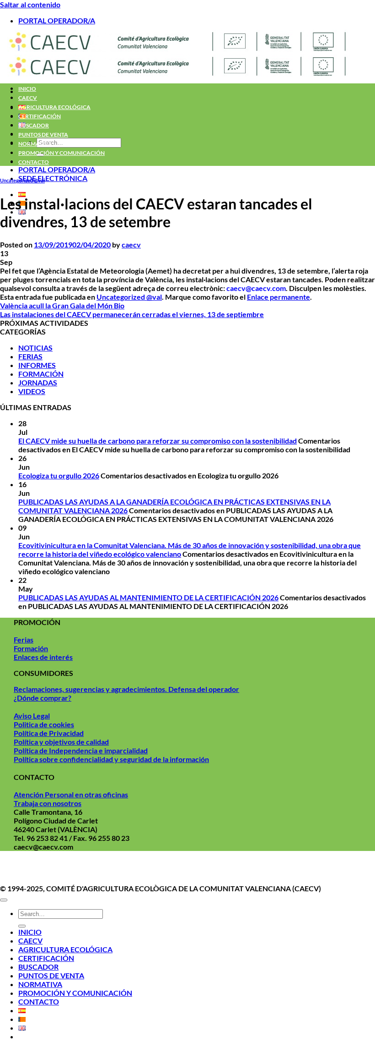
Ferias (23, 639)
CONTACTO (33, 162)
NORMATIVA (35, 143)
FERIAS (30, 356)
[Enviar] (22, 926)
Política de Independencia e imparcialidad (81, 750)
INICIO (27, 88)
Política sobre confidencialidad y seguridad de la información (111, 759)
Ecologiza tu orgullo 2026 (58, 475)
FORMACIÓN (41, 373)
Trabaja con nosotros (47, 803)
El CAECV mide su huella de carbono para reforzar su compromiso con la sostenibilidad (157, 440)
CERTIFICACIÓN (39, 116)
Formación (31, 648)
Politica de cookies (44, 724)
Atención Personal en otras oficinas (71, 794)
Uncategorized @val (22, 180)
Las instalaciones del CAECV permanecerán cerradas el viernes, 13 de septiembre (132, 314)
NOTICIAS (35, 347)
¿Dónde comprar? (42, 697)
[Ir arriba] (3, 900)
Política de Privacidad (49, 733)
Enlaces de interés (43, 657)
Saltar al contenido (30, 4)
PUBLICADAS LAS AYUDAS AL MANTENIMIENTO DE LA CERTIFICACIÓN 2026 (148, 597)
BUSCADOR (33, 125)
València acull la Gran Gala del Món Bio (62, 305)
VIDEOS (31, 391)
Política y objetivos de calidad (61, 741)
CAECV (27, 97)
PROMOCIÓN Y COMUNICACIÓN (61, 152)
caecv (131, 244)
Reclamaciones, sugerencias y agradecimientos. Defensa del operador (126, 689)
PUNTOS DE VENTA (43, 134)
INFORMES (37, 365)
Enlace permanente (278, 296)
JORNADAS (37, 382)
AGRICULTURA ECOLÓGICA (54, 107)
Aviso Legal (32, 715)
